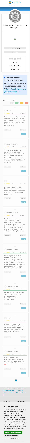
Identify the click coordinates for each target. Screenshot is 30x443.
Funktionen (10, 5)
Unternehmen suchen (19, 5)
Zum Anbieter (15, 52)
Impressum (6, 438)
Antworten (23, 133)
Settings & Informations (11, 435)
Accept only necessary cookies (13, 432)
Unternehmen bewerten (15, 48)
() (22, 129)
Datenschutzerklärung (14, 438)
